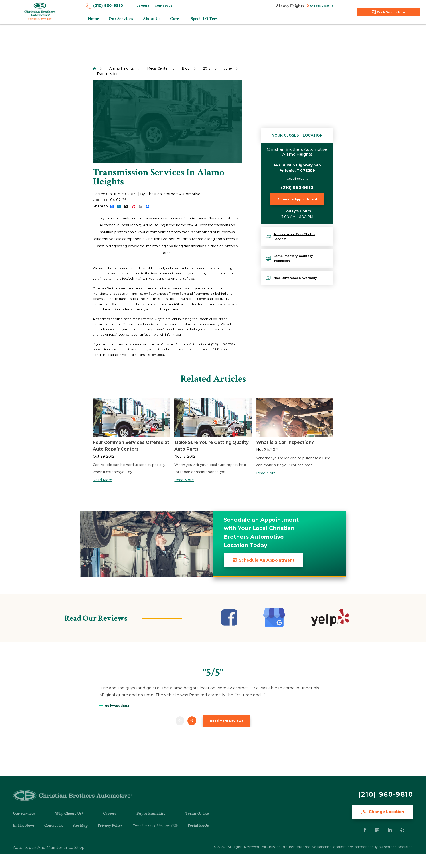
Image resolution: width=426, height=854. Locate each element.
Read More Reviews (226, 721)
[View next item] (191, 720)
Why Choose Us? (69, 813)
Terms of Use (197, 813)
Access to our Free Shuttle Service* (294, 236)
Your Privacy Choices (152, 825)
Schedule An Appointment (266, 560)
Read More (102, 480)
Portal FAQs (198, 825)
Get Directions (297, 178)
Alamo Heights (121, 68)
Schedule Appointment (297, 199)
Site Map (80, 825)
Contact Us (163, 5)
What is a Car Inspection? (285, 442)
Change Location (322, 5)
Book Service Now (391, 12)
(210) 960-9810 (108, 6)
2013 (207, 68)
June (228, 68)
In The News (24, 825)
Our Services (24, 813)
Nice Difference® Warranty (295, 278)
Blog (186, 68)
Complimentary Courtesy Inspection (293, 258)
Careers (142, 5)
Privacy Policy (110, 825)
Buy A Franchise (150, 813)
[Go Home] (94, 68)
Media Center (158, 68)
